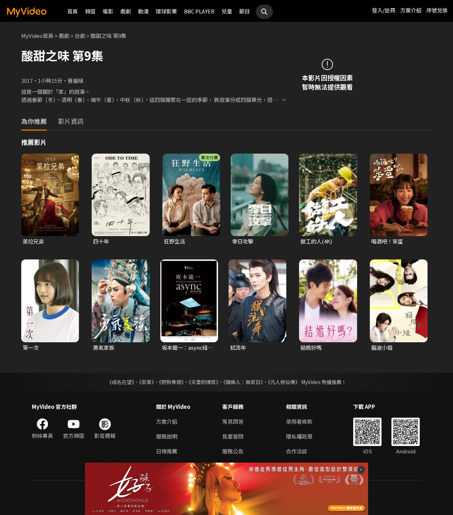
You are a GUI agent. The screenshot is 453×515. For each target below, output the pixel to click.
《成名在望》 (120, 381)
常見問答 (232, 421)
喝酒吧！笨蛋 (387, 241)
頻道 (90, 11)
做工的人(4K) (316, 241)
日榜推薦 (166, 451)
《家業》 (146, 381)
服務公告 (232, 451)
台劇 (80, 35)
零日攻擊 (242, 241)
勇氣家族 (103, 347)
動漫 (143, 11)
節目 (244, 11)
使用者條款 (299, 421)
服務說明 (166, 436)
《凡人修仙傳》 (284, 381)
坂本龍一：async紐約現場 (187, 347)
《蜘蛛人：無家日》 (243, 381)
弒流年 (238, 347)
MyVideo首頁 (37, 35)
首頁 (72, 11)
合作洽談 (296, 451)
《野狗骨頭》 (171, 381)
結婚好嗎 (311, 347)
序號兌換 (437, 10)
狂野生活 (174, 241)
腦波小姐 (381, 347)
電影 (108, 11)
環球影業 (166, 11)
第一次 (31, 347)
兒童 (227, 11)
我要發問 (232, 436)
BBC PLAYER (199, 11)
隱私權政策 (299, 436)
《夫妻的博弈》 (203, 381)
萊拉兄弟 (33, 241)
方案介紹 (411, 10)
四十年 (101, 241)
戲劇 (125, 11)
